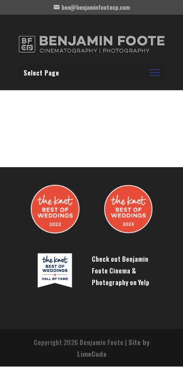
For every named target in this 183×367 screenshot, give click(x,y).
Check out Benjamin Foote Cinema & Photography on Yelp (120, 270)
